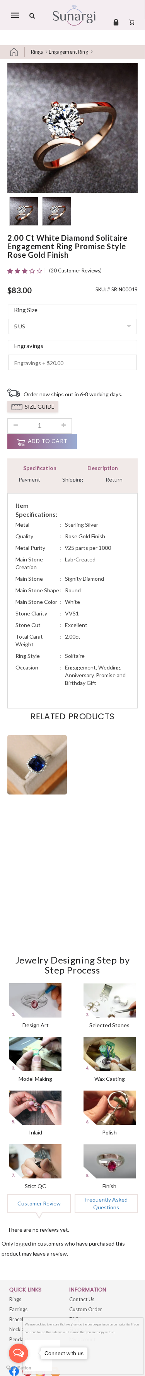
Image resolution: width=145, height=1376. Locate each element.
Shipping (72, 479)
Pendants (20, 1339)
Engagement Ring (68, 52)
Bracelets (19, 1319)
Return (114, 479)
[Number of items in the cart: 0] (132, 22)
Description (102, 468)
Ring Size (26, 309)
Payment (29, 479)
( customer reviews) (75, 270)
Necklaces (20, 1329)
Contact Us (81, 1299)
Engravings (28, 345)
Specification (39, 468)
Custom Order (85, 1309)
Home (17, 52)
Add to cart (48, 441)
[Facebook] (14, 1371)
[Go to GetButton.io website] (18, 1368)
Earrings (18, 1309)
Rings (37, 52)
